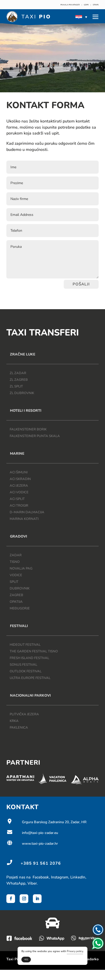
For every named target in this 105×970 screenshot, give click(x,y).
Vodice (16, 575)
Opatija (16, 601)
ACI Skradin (20, 479)
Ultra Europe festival (30, 678)
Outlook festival (26, 671)
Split (14, 581)
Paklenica (19, 727)
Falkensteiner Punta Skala (35, 436)
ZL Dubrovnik (22, 393)
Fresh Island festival (29, 658)
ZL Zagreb (19, 379)
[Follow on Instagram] (24, 898)
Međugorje (20, 608)
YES (26, 959)
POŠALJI (81, 284)
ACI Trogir (19, 505)
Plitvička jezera (24, 714)
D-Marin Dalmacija (27, 512)
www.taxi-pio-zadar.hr (32, 843)
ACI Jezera (19, 485)
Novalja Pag (21, 568)
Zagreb (16, 595)
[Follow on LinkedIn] (37, 898)
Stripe (96, 5)
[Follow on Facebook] (10, 898)
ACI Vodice (19, 492)
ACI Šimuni (19, 472)
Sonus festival (23, 664)
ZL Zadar (18, 373)
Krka (14, 721)
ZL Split (16, 386)
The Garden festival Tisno (34, 651)
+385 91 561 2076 (41, 863)
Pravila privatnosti (70, 5)
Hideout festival (25, 644)
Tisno (15, 562)
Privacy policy (75, 951)
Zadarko (92, 959)
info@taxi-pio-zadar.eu (32, 832)
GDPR (86, 5)
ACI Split (17, 499)
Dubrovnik (20, 588)
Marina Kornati (24, 519)
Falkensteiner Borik (28, 429)
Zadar (16, 555)
